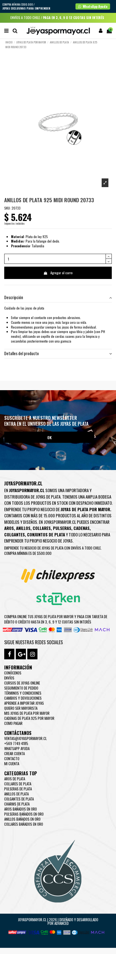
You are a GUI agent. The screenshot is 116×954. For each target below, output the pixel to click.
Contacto (11, 758)
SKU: (7, 208)
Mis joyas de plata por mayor (27, 713)
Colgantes (14, 534)
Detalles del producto (21, 353)
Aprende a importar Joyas (24, 703)
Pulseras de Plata (18, 789)
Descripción (13, 297)
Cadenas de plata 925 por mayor (29, 718)
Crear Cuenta (14, 753)
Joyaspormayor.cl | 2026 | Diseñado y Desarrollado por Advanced (58, 921)
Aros (9, 528)
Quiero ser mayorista (20, 708)
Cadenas (81, 528)
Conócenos (12, 673)
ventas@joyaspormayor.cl (25, 738)
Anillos (23, 528)
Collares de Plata (17, 784)
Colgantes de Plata (19, 799)
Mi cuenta (11, 763)
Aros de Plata (14, 778)
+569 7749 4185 (16, 743)
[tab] (58, 298)
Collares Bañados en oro (23, 824)
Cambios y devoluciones (23, 698)
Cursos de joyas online (22, 683)
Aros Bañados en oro (20, 809)
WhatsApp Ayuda (17, 748)
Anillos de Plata (16, 794)
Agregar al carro (61, 272)
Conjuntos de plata (46, 534)
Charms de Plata (17, 804)
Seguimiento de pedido (21, 688)
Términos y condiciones (22, 693)
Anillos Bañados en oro (22, 819)
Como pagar (13, 723)
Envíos (9, 678)
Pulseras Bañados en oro (24, 814)
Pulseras (62, 528)
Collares (42, 528)
